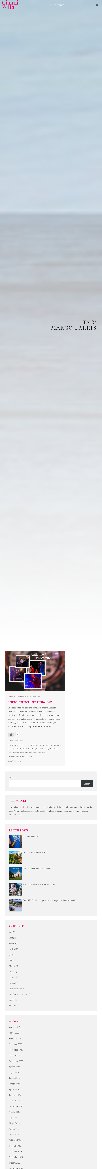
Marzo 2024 (14, 1134)
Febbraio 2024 (15, 1140)
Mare (11, 960)
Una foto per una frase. (18, 994)
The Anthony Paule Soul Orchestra (20, 756)
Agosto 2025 (14, 1066)
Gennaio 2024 (15, 1145)
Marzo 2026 (14, 1032)
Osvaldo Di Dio (22, 752)
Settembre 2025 (16, 1061)
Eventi (11, 943)
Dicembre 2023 (15, 1151)
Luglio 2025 (14, 1072)
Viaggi (11, 1000)
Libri (11, 954)
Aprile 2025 (14, 1089)
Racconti (12, 983)
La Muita (32, 749)
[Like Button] (11, 735)
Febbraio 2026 (15, 1038)
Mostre (12, 966)
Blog (16, 740)
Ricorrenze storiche (17, 988)
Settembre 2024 (16, 1106)
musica (12, 977)
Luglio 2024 (14, 1117)
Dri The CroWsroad (53, 745)
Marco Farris (53, 749)
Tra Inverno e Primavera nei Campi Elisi (39, 884)
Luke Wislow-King (42, 749)
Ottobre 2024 (14, 1100)
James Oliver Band (14, 749)
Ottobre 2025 (14, 1055)
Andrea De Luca (41, 745)
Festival (21, 740)
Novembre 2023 (16, 1157)
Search (12, 777)
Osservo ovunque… (31, 836)
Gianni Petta (10, 4)
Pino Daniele (32, 752)
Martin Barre (12, 752)
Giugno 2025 (14, 1078)
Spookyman (42, 752)
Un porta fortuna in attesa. (34, 852)
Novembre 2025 (16, 1049)
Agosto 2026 (14, 1027)
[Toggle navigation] (97, 5)
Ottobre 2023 (14, 1162)
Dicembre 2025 (15, 1044)
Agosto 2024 (14, 1112)
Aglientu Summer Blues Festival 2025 (30, 701)
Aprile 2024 (14, 1129)
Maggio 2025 (14, 1083)
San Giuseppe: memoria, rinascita (37, 868)
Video (11, 1005)
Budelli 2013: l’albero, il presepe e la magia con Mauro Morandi (49, 900)
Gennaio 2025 (15, 1095)
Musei (11, 971)
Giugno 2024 (14, 1123)
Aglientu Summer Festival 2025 (24, 745)
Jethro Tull (25, 749)
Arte (11, 932)
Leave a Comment (14, 761)
